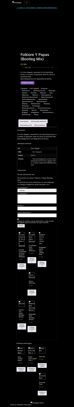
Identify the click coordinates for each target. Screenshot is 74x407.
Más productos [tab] (39, 125)
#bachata (52, 91)
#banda (24, 93)
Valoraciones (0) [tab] (26, 125)
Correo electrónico (24, 212)
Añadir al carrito (27, 83)
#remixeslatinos (48, 112)
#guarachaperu (42, 101)
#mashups (25, 106)
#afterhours (26, 91)
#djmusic (43, 93)
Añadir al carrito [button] (21, 266)
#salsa (36, 114)
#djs (51, 93)
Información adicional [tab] (38, 121)
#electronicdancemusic (30, 97)
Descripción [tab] (24, 121)
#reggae (25, 112)
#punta (34, 110)
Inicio (21, 7)
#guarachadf (43, 99)
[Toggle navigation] (26, 3)
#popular (25, 110)
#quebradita (44, 110)
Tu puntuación (22, 187)
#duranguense (46, 95)
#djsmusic (25, 95)
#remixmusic (26, 114)
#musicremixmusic (44, 108)
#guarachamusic (27, 101)
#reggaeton (35, 112)
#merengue (36, 106)
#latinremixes (35, 104)
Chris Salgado (31, 7)
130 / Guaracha (37, 152)
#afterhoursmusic (39, 91)
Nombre (20, 205)
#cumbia (33, 93)
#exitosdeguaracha (28, 99)
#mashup (47, 104)
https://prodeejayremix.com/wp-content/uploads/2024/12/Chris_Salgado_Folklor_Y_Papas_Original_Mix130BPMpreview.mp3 (43, 162)
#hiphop (25, 104)
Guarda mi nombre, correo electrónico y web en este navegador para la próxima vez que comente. (35, 221)
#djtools (35, 95)
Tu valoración (22, 193)
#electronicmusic (47, 97)
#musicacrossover (28, 108)
